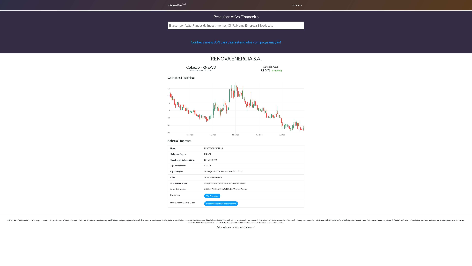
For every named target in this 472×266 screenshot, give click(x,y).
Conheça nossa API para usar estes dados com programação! (236, 42)
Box (177, 5)
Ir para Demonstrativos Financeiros (221, 203)
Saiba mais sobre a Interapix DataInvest (236, 227)
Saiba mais (297, 5)
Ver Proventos (212, 196)
